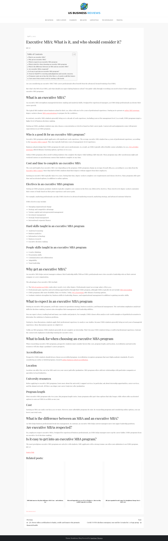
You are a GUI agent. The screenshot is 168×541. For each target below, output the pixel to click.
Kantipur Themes (97, 538)
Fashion (73, 20)
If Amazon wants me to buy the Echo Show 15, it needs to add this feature (52, 76)
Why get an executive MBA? (37, 59)
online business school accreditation (75, 360)
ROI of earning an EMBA (40, 287)
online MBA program (131, 110)
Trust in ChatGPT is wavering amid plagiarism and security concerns (51, 74)
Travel (120, 20)
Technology (107, 20)
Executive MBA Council (39, 142)
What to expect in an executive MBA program (43, 62)
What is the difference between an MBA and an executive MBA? (48, 67)
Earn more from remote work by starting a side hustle (46, 78)
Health (83, 20)
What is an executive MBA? (37, 57)
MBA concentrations (49, 113)
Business (49, 20)
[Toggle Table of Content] (73, 54)
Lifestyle (94, 20)
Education (61, 20)
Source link (30, 452)
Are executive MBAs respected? (39, 69)
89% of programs (78, 292)
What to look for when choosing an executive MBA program (48, 64)
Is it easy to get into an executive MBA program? (43, 71)
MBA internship (126, 290)
